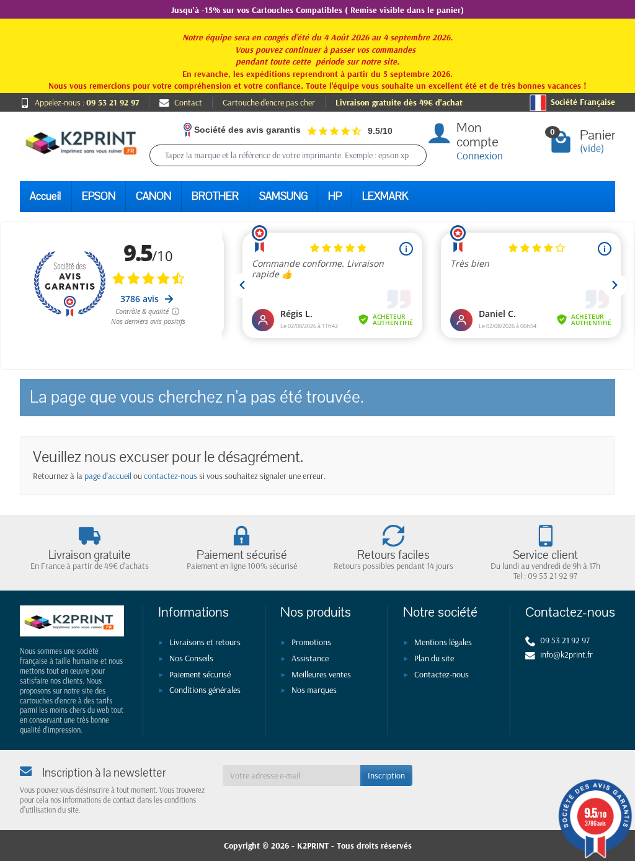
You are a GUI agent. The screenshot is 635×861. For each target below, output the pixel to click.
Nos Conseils (191, 658)
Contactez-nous (441, 674)
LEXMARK (385, 196)
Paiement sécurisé (200, 674)
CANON (153, 196)
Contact (188, 102)
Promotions (311, 642)
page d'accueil (107, 475)
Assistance (310, 658)
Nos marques (314, 689)
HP (335, 196)
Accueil (45, 196)
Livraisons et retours (205, 642)
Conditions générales (205, 689)
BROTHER (215, 196)
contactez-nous (170, 475)
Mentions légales (443, 642)
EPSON (98, 196)
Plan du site (434, 658)
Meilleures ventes (321, 674)
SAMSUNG (283, 196)
